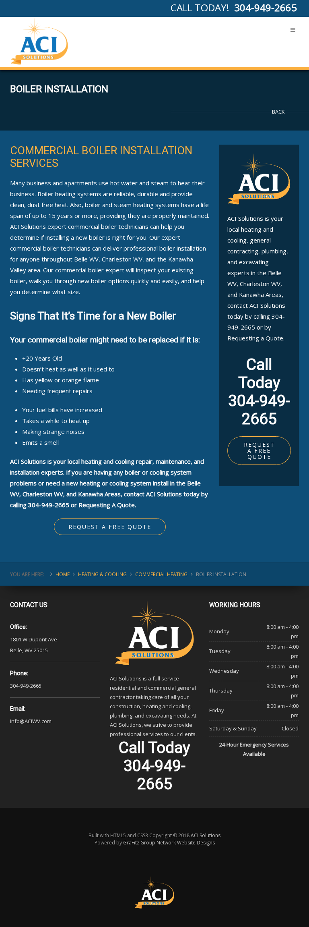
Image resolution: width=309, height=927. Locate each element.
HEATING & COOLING (102, 574)
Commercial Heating (161, 574)
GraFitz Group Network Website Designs (169, 842)
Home (63, 574)
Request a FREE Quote (109, 527)
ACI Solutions (205, 835)
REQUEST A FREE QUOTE (259, 450)
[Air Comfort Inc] (39, 41)
